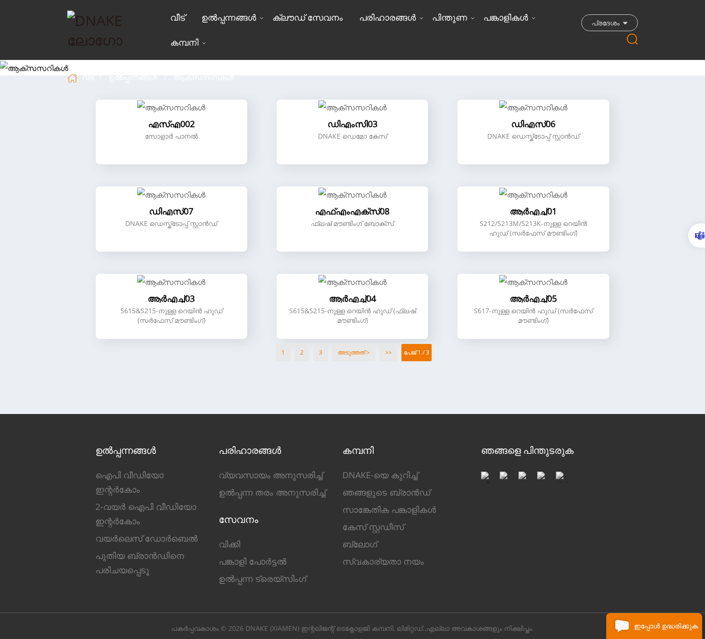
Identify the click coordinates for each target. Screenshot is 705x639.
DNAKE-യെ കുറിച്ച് (380, 475)
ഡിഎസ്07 (171, 211)
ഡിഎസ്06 (533, 123)
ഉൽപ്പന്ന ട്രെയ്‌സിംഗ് (262, 578)
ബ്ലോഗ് (359, 544)
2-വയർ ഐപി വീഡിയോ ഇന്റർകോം (145, 514)
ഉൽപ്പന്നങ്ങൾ (228, 17)
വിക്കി (229, 544)
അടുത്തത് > (354, 352)
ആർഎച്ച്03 (171, 298)
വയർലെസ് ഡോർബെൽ (146, 538)
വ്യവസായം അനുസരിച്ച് (271, 475)
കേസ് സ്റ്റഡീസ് (373, 526)
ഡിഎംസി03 (352, 123)
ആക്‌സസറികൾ (203, 77)
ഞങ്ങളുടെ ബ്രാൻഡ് (386, 492)
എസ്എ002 (171, 123)
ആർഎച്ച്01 (533, 211)
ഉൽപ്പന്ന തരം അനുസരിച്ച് (272, 492)
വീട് (177, 17)
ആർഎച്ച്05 (533, 298)
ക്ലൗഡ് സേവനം (307, 17)
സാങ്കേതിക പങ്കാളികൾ (389, 509)
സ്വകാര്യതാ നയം (383, 561)
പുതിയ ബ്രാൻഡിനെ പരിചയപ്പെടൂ (139, 563)
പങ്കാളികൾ (505, 17)
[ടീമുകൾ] (696, 236)
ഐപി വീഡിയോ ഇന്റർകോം (129, 482)
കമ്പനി (184, 42)
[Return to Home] (73, 77)
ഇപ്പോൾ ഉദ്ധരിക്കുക (666, 625)
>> (388, 352)
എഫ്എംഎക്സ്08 (352, 211)
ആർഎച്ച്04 (352, 298)
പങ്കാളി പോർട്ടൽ (252, 561)
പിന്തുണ (449, 17)
